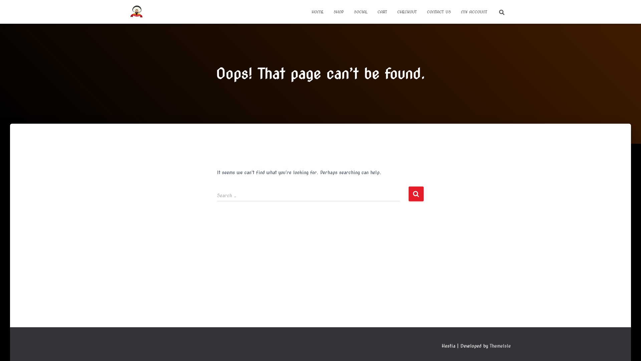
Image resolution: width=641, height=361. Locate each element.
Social (361, 11)
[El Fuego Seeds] (136, 12)
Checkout (407, 11)
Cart (382, 11)
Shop (339, 11)
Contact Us (439, 11)
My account (474, 11)
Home (318, 11)
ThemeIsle (500, 346)
